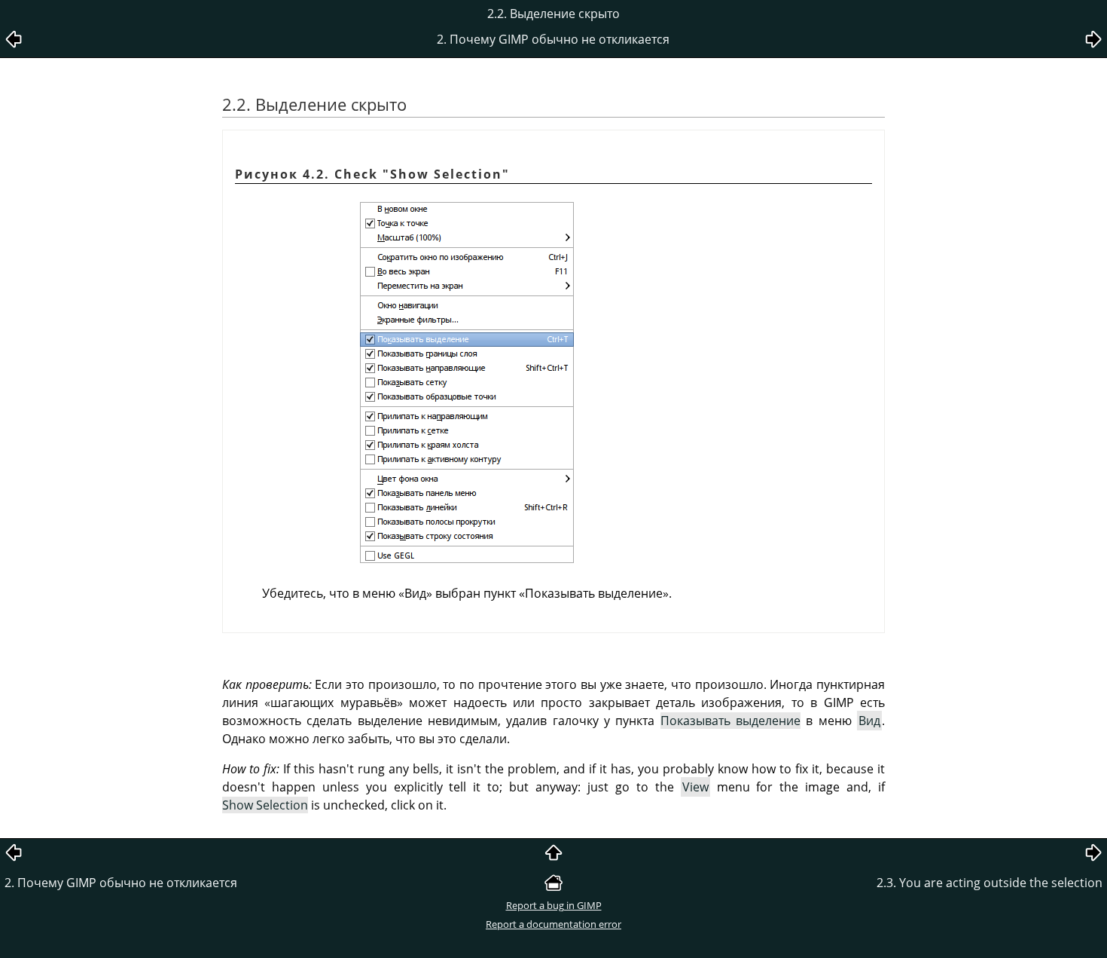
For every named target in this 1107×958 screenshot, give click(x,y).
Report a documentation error (553, 924)
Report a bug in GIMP (554, 905)
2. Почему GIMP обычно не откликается (121, 882)
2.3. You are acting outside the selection (989, 882)
